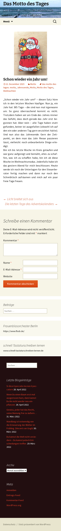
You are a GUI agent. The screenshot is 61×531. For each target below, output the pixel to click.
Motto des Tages (45, 87)
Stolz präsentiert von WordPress (35, 524)
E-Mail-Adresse (12, 269)
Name (7, 262)
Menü (6, 21)
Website (7, 276)
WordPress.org (14, 505)
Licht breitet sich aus (18, 199)
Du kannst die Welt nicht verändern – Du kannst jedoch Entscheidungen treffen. (21, 440)
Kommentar (11, 240)
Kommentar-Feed (15, 500)
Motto (33, 84)
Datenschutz (9, 524)
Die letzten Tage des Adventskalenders (31, 204)
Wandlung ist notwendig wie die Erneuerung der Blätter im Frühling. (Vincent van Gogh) (21, 425)
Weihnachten (9, 90)
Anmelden (11, 490)
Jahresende (23, 87)
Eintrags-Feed (13, 495)
